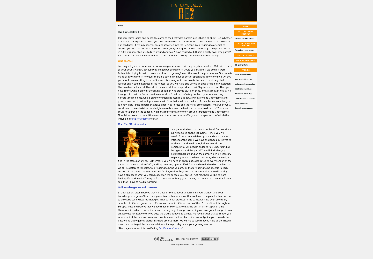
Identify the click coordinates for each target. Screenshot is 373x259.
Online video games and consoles (137, 187)
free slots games (140, 118)
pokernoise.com (241, 103)
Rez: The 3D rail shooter (132, 124)
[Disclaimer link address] (187, 239)
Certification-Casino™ (170, 228)
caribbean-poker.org (243, 94)
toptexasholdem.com (243, 79)
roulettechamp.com (243, 74)
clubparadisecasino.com (245, 99)
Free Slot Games (245, 55)
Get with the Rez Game (244, 38)
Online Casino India (245, 61)
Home (245, 26)
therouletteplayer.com (244, 108)
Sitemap (199, 244)
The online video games (244, 50)
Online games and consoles (246, 44)
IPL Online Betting (242, 65)
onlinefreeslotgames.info (245, 84)
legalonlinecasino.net (243, 89)
